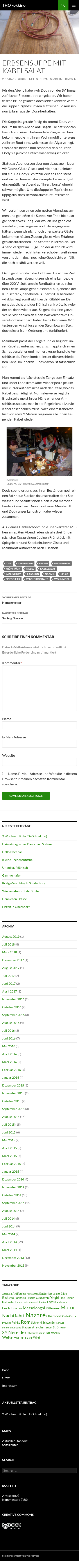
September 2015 (13, 1109)
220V (9, 563)
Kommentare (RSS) (15, 1499)
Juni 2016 (9, 1038)
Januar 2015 (10, 1171)
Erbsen (43, 563)
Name (6, 719)
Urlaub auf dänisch (15, 867)
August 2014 (11, 1210)
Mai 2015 (8, 1140)
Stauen (26, 1327)
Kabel (30, 568)
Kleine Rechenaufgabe (17, 860)
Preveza (6, 1322)
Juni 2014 (9, 1226)
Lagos (51, 1302)
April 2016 (9, 1054)
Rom (26, 1322)
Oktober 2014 (11, 1195)
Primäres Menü (73, 5)
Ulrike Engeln (28, 78)
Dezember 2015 (13, 1085)
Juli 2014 (8, 1218)
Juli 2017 (8, 976)
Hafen (18, 1302)
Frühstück (13, 568)
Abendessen (25, 563)
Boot (5, 1370)
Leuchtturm (9, 1308)
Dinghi (54, 1297)
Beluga (56, 1293)
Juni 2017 (9, 983)
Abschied (7, 1293)
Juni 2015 (9, 1132)
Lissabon (33, 573)
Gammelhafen (11, 875)
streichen (38, 1327)
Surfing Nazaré (15, 615)
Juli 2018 (8, 944)
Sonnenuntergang (11, 1327)
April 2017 (9, 991)
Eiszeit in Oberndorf (16, 907)
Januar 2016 (10, 1077)
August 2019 (11, 936)
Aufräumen (33, 1293)
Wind (36, 1337)
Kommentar (12, 663)
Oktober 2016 (11, 1007)
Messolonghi (34, 1307)
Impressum (9, 1385)
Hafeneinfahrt (30, 1302)
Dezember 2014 (13, 1179)
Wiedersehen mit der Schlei (21, 891)
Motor (68, 1307)
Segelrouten (10, 1445)
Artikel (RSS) (10, 1495)
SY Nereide (13, 1332)
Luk (20, 1308)
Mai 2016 (8, 1046)
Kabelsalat (47, 568)
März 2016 (9, 1062)
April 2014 (9, 1242)
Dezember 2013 (13, 1257)
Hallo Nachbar (12, 852)
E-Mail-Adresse (14, 737)
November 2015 (13, 1093)
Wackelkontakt (37, 579)
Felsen (70, 1297)
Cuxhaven (42, 1297)
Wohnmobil (62, 579)
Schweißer (49, 1322)
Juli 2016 (8, 1030)
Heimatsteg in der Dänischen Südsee (27, 844)
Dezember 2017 (13, 960)
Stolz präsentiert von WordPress (20, 1555)
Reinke (16, 1322)
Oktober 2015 (11, 1101)
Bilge (64, 1293)
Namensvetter (16, 600)
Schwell (60, 1322)
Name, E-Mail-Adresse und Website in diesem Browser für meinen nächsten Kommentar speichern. (39, 778)
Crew (6, 1378)
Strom (49, 1327)
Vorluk (55, 1333)
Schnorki (36, 1322)
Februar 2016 (11, 1069)
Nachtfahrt (13, 1315)
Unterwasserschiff (37, 1333)
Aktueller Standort (14, 1441)
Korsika (42, 1302)
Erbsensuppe (62, 563)
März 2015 (9, 1156)
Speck (64, 573)
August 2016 (11, 1022)
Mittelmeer (53, 1308)
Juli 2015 (8, 1124)
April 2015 (9, 1148)
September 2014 (13, 1203)
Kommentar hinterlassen (58, 78)
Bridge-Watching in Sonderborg (23, 883)
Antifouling (19, 1293)
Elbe (62, 1297)
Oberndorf (53, 1316)
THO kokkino (13, 5)
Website (8, 755)
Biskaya (8, 1297)
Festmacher (8, 1302)
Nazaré (50, 573)
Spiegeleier (13, 579)
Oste (65, 1316)
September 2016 (13, 1015)
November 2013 (13, 1265)
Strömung (59, 1327)
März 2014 (9, 1250)
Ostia (72, 1316)
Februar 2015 (11, 1163)
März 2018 (9, 952)
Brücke (31, 1297)
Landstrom (13, 573)
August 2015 (11, 1116)
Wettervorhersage (17, 1337)
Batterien (45, 1293)
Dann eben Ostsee (14, 899)
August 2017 (11, 968)
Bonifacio (20, 1297)
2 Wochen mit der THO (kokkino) (24, 836)
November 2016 (13, 999)
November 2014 (13, 1187)
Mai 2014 (8, 1234)
